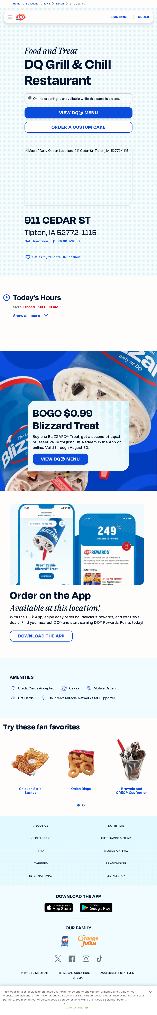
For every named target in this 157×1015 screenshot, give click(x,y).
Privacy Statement (35, 972)
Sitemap (78, 977)
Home (16, 3)
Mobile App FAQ (116, 851)
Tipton (60, 3)
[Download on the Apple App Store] (58, 907)
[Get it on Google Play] (96, 907)
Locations (32, 3)
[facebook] (71, 958)
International (41, 876)
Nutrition (116, 826)
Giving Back (116, 876)
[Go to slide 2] (83, 805)
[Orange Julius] (88, 941)
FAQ (41, 851)
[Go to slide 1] (78, 805)
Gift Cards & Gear (116, 838)
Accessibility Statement (118, 972)
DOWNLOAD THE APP (41, 636)
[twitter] (58, 958)
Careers (41, 863)
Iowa (47, 3)
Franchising (116, 863)
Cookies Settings (77, 1007)
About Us (41, 826)
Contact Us (40, 838)
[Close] (150, 992)
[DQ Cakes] (64, 941)
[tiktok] (99, 958)
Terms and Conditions (74, 972)
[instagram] (86, 958)
